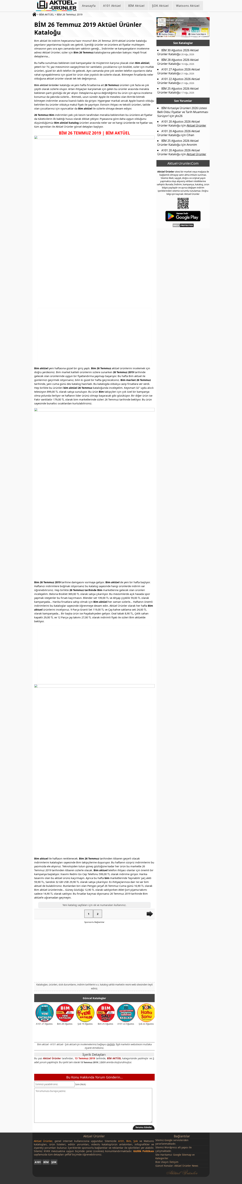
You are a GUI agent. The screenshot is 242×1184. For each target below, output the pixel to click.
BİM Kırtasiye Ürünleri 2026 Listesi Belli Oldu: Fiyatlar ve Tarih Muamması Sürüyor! (182, 112)
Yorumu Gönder (143, 1127)
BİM (46, 1162)
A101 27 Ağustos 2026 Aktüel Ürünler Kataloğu (178, 71)
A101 (38, 1162)
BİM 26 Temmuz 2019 (69, 14)
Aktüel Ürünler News (186, 1165)
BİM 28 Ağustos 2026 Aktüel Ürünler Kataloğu (178, 62)
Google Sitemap (182, 1154)
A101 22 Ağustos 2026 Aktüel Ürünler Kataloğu (178, 81)
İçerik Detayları (94, 1054)
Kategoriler (161, 1158)
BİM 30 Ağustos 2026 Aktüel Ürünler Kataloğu (178, 52)
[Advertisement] (94, 337)
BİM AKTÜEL (46, 14)
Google (168, 1140)
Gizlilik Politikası (143, 1151)
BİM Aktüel (136, 6)
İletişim (174, 1162)
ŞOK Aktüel (160, 6)
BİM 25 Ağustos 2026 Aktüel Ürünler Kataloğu (178, 90)
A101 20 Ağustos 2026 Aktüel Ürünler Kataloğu (178, 123)
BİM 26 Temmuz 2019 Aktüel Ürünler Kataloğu (87, 28)
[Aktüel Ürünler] (56, 5)
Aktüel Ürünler (52, 1058)
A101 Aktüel (112, 6)
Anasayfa (89, 6)
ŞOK (54, 1162)
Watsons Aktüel (187, 6)
